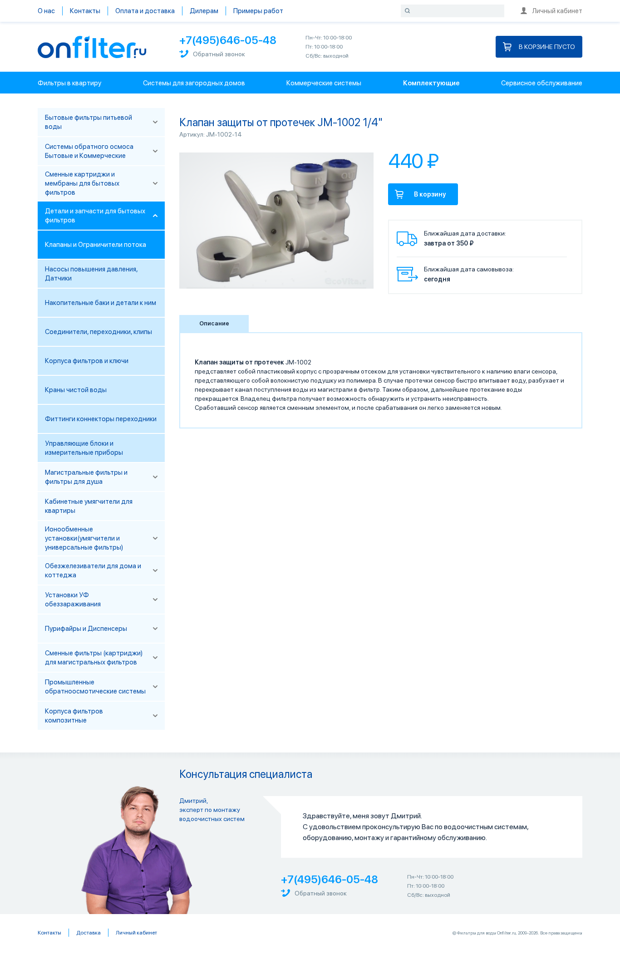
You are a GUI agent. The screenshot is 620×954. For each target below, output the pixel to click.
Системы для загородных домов (194, 83)
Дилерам (204, 11)
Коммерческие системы (323, 83)
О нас (46, 11)
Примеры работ (258, 11)
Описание (214, 323)
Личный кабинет (557, 11)
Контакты (85, 11)
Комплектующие (431, 83)
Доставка (88, 932)
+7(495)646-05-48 (227, 40)
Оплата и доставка (145, 11)
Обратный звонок (219, 54)
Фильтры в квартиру (69, 83)
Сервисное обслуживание (541, 83)
